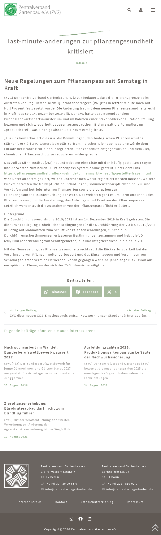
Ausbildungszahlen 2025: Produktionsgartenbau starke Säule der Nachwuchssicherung (117, 352)
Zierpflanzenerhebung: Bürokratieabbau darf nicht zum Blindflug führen (34, 408)
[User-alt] (141, 10)
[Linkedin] (89, 519)
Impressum (135, 502)
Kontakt (61, 502)
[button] (129, 10)
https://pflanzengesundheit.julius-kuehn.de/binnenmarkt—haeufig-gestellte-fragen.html (77, 173)
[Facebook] (80, 519)
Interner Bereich (30, 502)
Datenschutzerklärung (96, 502)
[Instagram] (71, 519)
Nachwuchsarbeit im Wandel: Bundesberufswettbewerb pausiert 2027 (36, 352)
